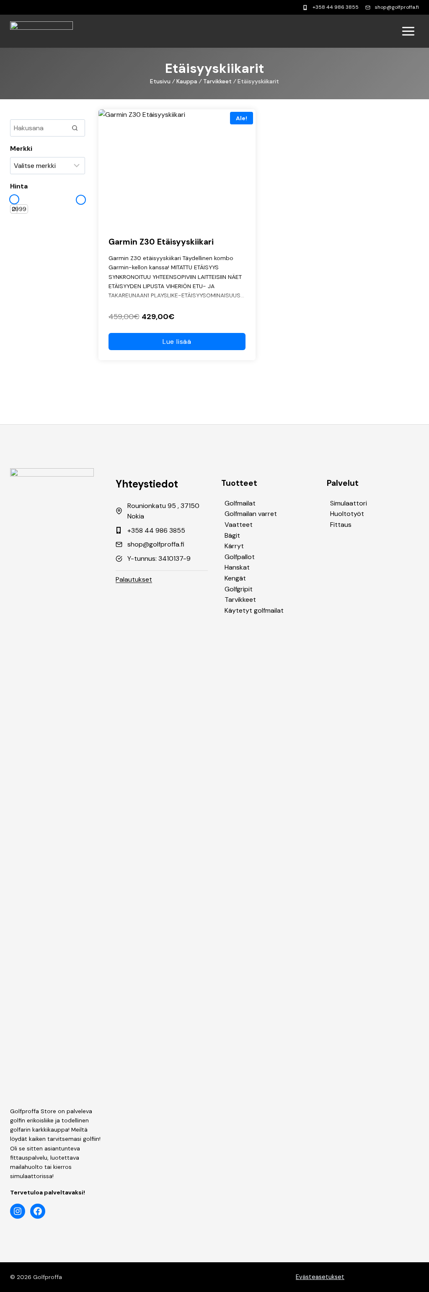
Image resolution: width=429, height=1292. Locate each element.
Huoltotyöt (347, 513)
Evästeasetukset (320, 1277)
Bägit (232, 535)
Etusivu (160, 81)
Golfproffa (47, 1277)
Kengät (235, 578)
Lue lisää (177, 341)
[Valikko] (408, 31)
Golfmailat (240, 503)
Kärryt (234, 546)
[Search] (74, 127)
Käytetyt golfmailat (254, 610)
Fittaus (340, 524)
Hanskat (237, 567)
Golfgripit (239, 589)
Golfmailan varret (251, 513)
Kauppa (186, 81)
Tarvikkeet (217, 81)
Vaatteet (239, 524)
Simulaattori (348, 503)
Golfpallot (240, 556)
